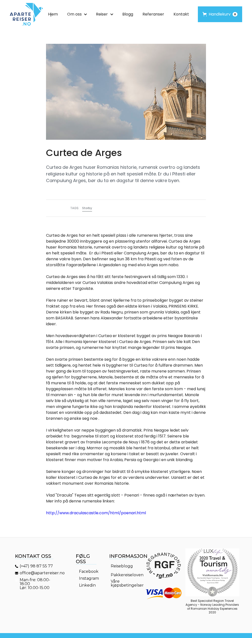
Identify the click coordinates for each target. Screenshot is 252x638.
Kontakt (181, 14)
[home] (26, 14)
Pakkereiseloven (126, 575)
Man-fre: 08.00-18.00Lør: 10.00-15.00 (35, 584)
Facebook (88, 572)
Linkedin (87, 585)
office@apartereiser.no (37, 573)
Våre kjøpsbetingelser (126, 583)
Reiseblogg (122, 566)
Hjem (53, 14)
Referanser (153, 14)
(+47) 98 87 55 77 (36, 566)
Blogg (127, 14)
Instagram (88, 578)
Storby (87, 208)
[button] (77, 14)
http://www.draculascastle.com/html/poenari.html (96, 513)
